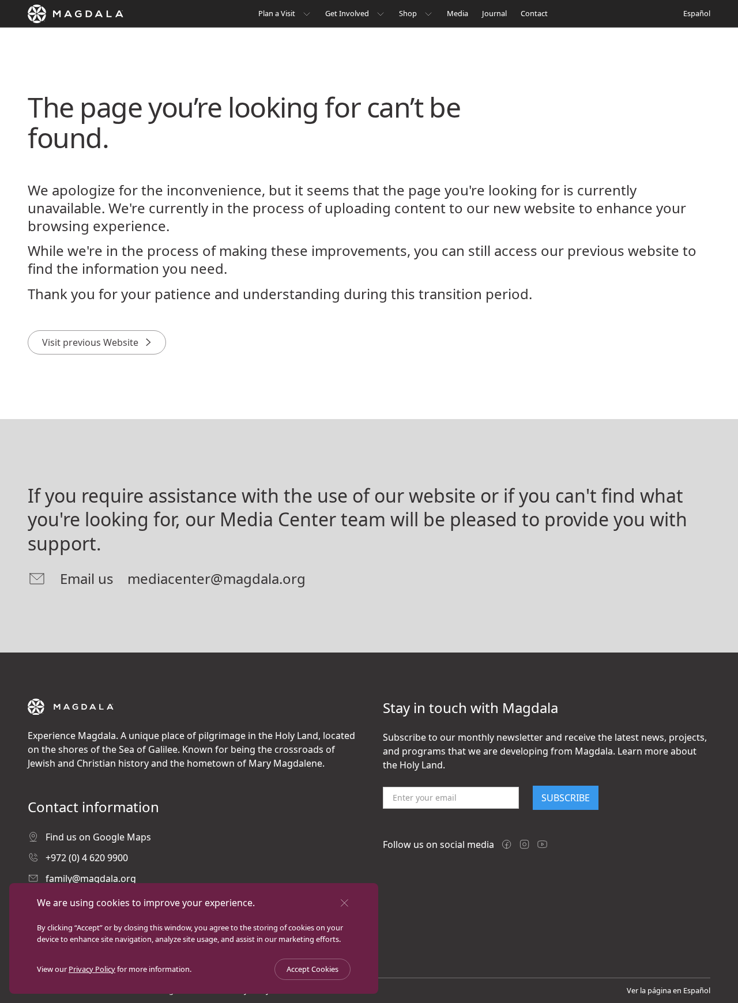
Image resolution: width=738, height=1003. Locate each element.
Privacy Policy (92, 969)
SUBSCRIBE (565, 797)
